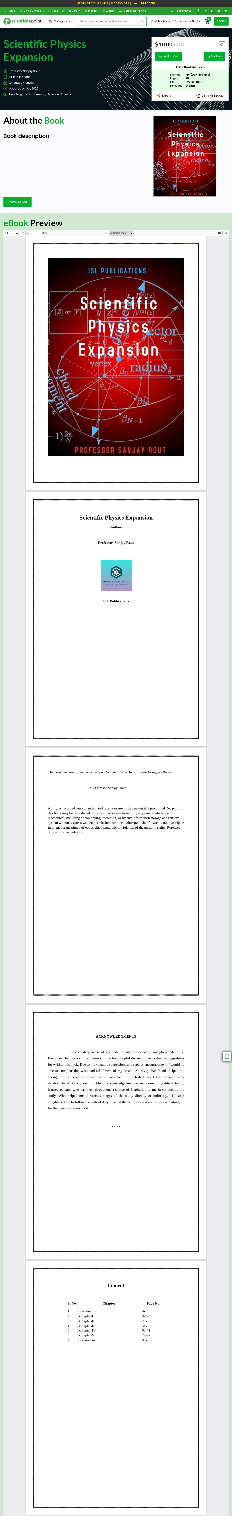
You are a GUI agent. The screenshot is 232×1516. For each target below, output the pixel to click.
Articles (110, 10)
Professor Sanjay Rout (24, 71)
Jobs (55, 10)
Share (166, 96)
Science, (53, 94)
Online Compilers (34, 10)
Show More (17, 202)
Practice (93, 10)
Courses (180, 21)
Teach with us (183, 10)
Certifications (160, 21)
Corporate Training (135, 10)
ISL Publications (19, 77)
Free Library (73, 10)
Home (11, 10)
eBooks (195, 21)
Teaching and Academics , (27, 94)
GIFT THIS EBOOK (212, 95)
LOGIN (221, 21)
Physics (66, 94)
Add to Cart (171, 56)
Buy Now (216, 56)
